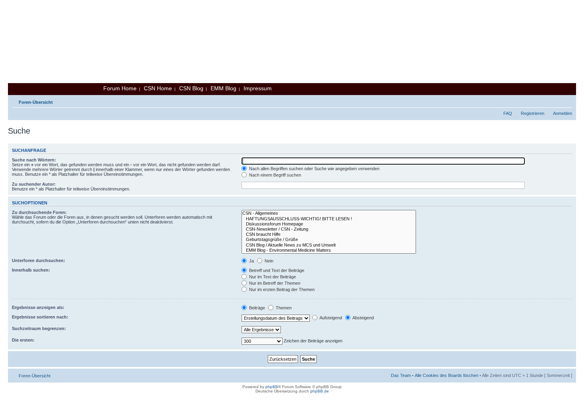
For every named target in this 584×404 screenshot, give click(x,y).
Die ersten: (23, 340)
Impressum (258, 88)
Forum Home (120, 88)
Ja (251, 260)
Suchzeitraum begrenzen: (39, 328)
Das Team (401, 375)
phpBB (271, 387)
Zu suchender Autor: (34, 184)
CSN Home (158, 88)
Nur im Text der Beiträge (272, 276)
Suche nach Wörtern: (34, 159)
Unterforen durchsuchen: (38, 260)
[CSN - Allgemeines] (328, 213)
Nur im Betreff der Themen (274, 283)
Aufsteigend (330, 317)
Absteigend (363, 317)
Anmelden (562, 113)
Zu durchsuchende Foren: (39, 212)
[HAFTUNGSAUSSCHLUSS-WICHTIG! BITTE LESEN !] (328, 218)
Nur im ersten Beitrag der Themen (281, 289)
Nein (268, 260)
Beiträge (256, 307)
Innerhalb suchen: (31, 270)
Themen (283, 307)
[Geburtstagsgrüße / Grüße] (328, 239)
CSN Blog (191, 88)
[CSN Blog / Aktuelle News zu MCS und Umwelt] (328, 245)
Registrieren (532, 113)
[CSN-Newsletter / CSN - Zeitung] (328, 229)
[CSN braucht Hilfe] (328, 234)
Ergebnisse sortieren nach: (40, 317)
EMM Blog (223, 88)
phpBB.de (319, 391)
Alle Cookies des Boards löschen (446, 375)
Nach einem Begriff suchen (274, 175)
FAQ (507, 113)
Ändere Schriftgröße (566, 100)
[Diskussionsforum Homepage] (328, 224)
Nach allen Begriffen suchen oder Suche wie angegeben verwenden (313, 168)
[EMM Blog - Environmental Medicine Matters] (328, 250)
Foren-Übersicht (36, 102)
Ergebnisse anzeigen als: (38, 307)
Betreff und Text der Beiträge (276, 270)
